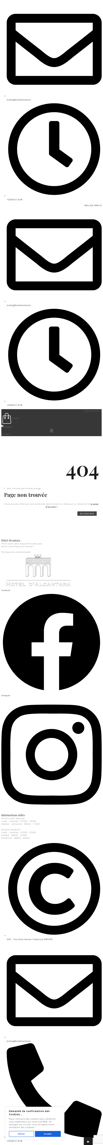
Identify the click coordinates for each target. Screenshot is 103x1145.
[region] (34, 1123)
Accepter (48, 1134)
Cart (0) (15, 418)
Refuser (21, 1134)
